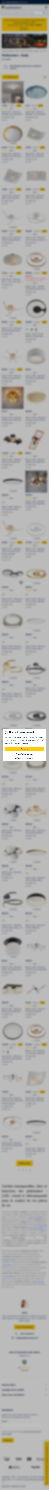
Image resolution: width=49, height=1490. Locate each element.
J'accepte (24, 749)
